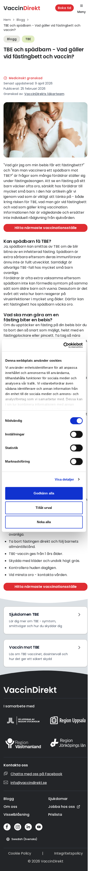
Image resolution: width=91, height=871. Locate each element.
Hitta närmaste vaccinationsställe (46, 227)
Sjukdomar (58, 798)
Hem (7, 20)
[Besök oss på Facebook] (7, 826)
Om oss (10, 806)
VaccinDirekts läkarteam (44, 94)
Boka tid (64, 8)
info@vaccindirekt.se (29, 782)
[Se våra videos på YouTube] (38, 826)
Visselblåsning (16, 814)
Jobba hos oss (61, 806)
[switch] (76, 434)
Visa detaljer (64, 479)
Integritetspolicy (68, 853)
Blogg (21, 20)
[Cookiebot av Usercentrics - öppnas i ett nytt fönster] (63, 345)
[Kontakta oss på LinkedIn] (28, 826)
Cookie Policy (19, 853)
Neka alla (44, 522)
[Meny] (81, 6)
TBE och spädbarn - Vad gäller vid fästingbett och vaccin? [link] (42, 27)
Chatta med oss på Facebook (36, 773)
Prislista (55, 814)
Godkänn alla (44, 493)
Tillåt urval (44, 508)
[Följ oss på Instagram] (17, 826)
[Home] (22, 8)
